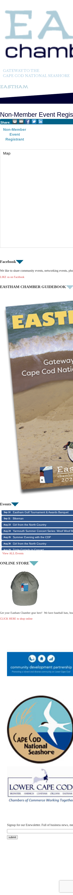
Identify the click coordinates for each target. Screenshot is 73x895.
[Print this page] (14, 121)
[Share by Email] (21, 121)
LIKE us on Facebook (12, 277)
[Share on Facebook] (27, 121)
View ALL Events (13, 553)
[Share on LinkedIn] (40, 121)
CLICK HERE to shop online (16, 618)
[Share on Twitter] (34, 121)
